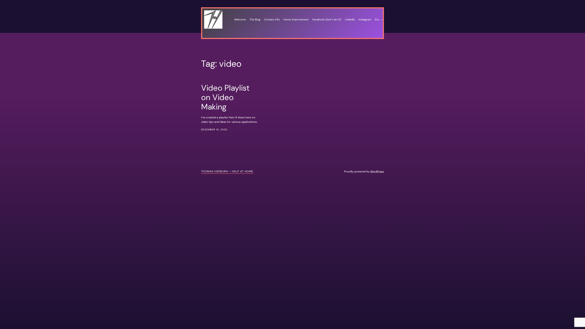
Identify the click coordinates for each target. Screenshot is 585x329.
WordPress (377, 171)
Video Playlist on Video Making (225, 97)
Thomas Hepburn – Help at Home (227, 171)
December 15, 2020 (214, 129)
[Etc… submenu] (382, 19)
